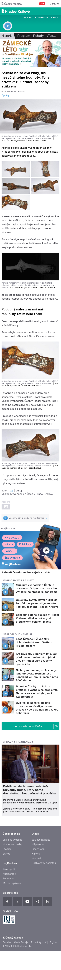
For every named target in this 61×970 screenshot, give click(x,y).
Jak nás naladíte (41, 839)
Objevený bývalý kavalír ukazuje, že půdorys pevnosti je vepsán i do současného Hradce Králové (37, 603)
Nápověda (38, 844)
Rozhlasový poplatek (44, 863)
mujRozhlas (8, 528)
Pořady (38, 36)
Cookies (7, 942)
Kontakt (36, 858)
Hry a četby (11, 537)
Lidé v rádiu (38, 849)
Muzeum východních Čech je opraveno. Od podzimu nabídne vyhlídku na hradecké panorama (36, 588)
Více (51, 36)
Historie (7, 36)
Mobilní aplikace (12, 883)
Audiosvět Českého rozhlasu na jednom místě (26, 572)
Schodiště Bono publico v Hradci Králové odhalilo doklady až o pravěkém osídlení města (37, 618)
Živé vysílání (11, 557)
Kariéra (36, 853)
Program (26, 17)
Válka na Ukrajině (12, 839)
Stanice (7, 849)
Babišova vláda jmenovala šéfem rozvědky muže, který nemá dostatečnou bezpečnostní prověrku (29, 789)
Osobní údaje (21, 942)
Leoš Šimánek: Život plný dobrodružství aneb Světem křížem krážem (34, 642)
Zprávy (6, 95)
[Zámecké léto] (30, 53)
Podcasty (8, 878)
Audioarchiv (41, 17)
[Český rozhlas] (12, 3)
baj (11, 490)
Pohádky (24, 544)
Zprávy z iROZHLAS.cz (18, 741)
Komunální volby (12, 844)
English (53, 942)
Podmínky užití (38, 942)
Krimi (7, 544)
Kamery (55, 17)
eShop (6, 853)
